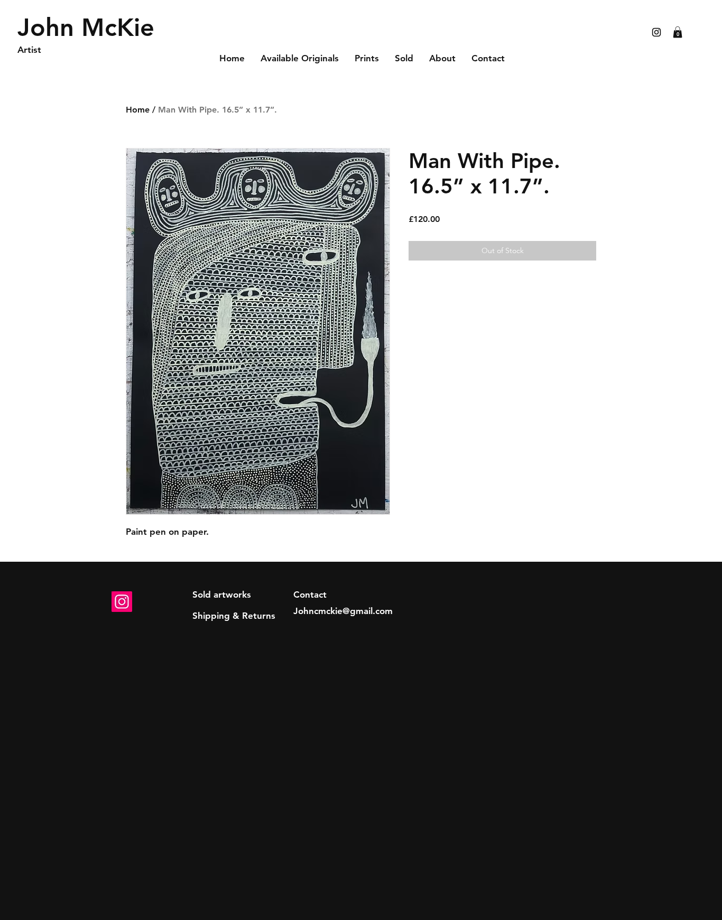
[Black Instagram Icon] (656, 32)
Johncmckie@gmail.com (343, 611)
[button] (677, 32)
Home (138, 110)
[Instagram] (122, 601)
